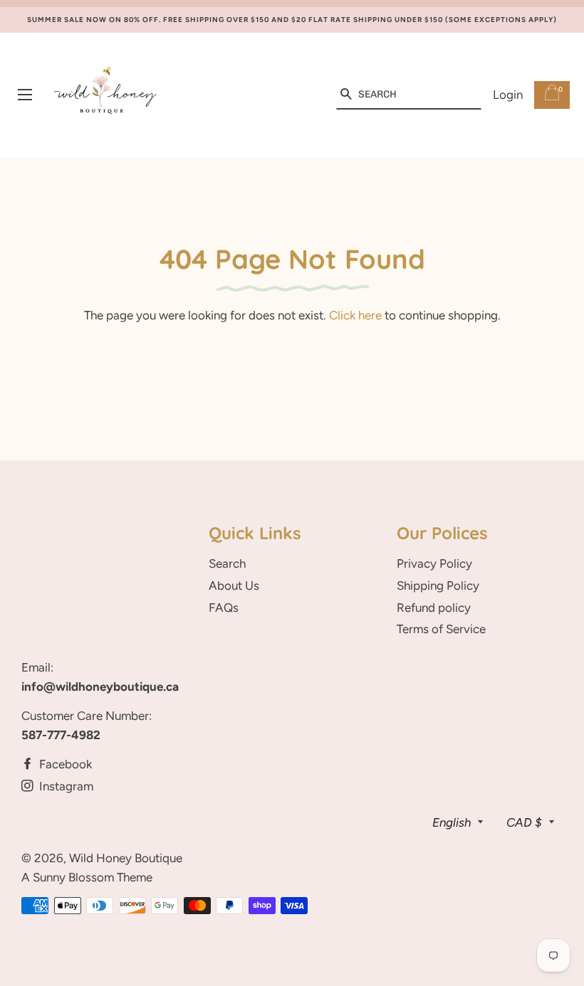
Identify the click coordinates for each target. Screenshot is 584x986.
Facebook (64, 764)
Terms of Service (441, 629)
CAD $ (524, 822)
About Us (234, 585)
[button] (346, 95)
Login (508, 95)
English (451, 822)
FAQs (224, 607)
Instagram (64, 786)
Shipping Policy (438, 585)
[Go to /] (105, 95)
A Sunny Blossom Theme (86, 877)
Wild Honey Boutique (125, 858)
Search (227, 563)
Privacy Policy (434, 563)
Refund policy (434, 607)
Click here (355, 315)
